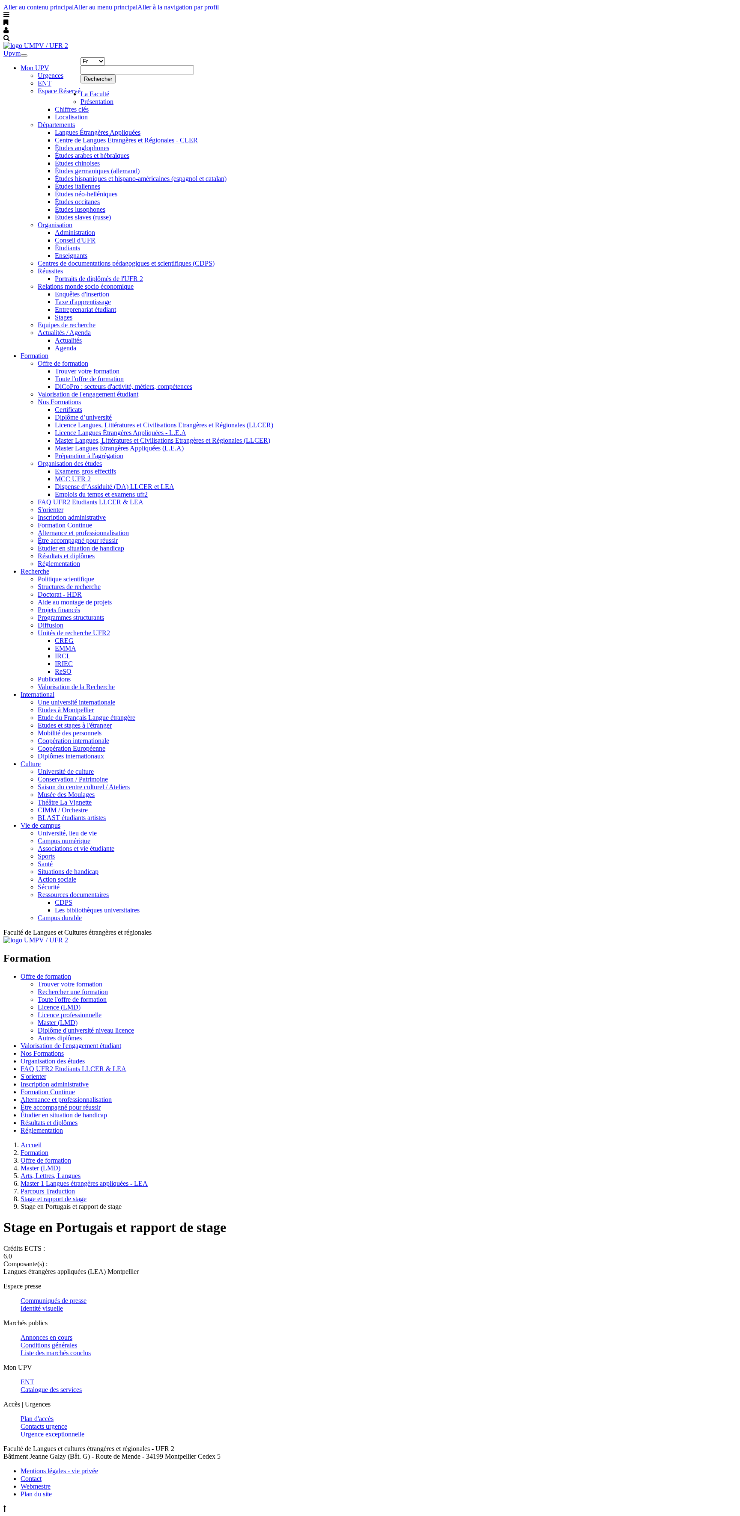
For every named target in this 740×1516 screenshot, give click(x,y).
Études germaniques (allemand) (97, 171)
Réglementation (59, 563)
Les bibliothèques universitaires (97, 910)
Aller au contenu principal (38, 7)
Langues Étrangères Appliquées (97, 132)
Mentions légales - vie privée (59, 1471)
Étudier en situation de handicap (81, 548)
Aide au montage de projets (75, 602)
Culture (31, 763)
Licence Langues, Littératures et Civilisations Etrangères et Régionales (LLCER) (164, 425)
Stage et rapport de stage (54, 1198)
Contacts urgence (44, 1426)
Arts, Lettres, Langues (51, 1175)
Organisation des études (70, 463)
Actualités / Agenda (64, 332)
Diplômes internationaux (71, 756)
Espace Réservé (59, 91)
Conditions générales (49, 1345)
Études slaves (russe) (83, 217)
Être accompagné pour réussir (78, 540)
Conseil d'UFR (75, 240)
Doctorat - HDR (60, 594)
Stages (63, 317)
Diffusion (50, 625)
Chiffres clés (72, 109)
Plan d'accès (37, 1418)
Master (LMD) (58, 1022)
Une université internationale (76, 702)
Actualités (68, 340)
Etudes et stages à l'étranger (75, 725)
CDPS (63, 902)
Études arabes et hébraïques (92, 155)
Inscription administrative (72, 517)
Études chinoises (77, 163)
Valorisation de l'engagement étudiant (88, 394)
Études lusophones (80, 209)
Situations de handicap (68, 871)
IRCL (63, 656)
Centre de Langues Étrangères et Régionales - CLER (126, 140)
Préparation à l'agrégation (89, 455)
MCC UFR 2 (73, 479)
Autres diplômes (60, 1038)
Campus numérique (64, 840)
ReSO (63, 671)
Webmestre (36, 1486)
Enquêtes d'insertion (82, 294)
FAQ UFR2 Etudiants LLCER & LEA (90, 502)
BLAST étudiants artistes (72, 817)
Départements (56, 124)
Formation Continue (65, 525)
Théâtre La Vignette (65, 802)
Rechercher (98, 79)
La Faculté (95, 94)
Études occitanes (77, 201)
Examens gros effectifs (85, 471)
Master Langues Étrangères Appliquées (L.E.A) (119, 448)
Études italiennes (77, 186)
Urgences (50, 75)
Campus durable (60, 917)
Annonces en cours (46, 1337)
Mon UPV (35, 67)
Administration (75, 232)
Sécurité (49, 887)
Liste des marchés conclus (56, 1352)
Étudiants (67, 248)
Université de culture (66, 771)
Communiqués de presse (54, 1300)
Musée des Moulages (66, 794)
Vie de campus (40, 825)
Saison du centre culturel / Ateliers (84, 787)
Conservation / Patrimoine (73, 779)
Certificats (68, 409)
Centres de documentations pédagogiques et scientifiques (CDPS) (126, 263)
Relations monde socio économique (86, 286)
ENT (44, 83)
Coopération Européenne (71, 748)
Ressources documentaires (73, 894)
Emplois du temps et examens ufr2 (101, 494)
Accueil (31, 1145)
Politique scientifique (66, 579)
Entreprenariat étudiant (85, 309)
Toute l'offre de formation (89, 378)
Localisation (71, 117)
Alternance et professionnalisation (83, 532)
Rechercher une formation (73, 991)
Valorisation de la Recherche (76, 686)
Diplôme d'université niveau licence (86, 1030)
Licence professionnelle (69, 1015)
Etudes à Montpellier (66, 710)
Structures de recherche (69, 586)
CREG (64, 640)
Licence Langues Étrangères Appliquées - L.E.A (120, 432)
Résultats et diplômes (66, 556)
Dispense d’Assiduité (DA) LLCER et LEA (114, 486)
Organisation (55, 224)
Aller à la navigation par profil (178, 7)
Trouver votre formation (87, 371)
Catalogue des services (51, 1389)
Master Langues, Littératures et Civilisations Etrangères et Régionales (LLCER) (162, 440)
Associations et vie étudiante (76, 848)
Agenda (65, 348)
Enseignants (71, 255)
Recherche (35, 571)
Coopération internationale (73, 740)
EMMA (65, 648)
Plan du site (36, 1494)
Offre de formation (63, 363)
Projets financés (59, 609)
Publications (54, 679)
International (37, 694)
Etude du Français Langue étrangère (86, 717)
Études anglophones (82, 147)
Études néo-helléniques (86, 194)
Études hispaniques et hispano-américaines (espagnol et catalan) (141, 178)
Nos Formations (59, 402)
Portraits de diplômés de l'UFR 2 (99, 278)
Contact (31, 1478)
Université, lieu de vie (67, 833)
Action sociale (57, 879)
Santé (45, 864)
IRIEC (64, 663)
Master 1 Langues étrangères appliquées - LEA (84, 1183)
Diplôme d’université (83, 417)
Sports (46, 856)
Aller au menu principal (105, 7)
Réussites (50, 271)
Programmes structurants (71, 617)
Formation (34, 355)
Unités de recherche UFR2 (74, 633)
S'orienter (50, 509)
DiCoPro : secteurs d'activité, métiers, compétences (123, 386)
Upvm (12, 53)
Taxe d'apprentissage (83, 301)
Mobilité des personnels (69, 733)
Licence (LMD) (59, 1007)
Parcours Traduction (48, 1191)
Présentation (97, 101)
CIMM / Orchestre (63, 810)
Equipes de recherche (66, 325)
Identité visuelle (42, 1308)
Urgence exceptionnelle (52, 1434)
